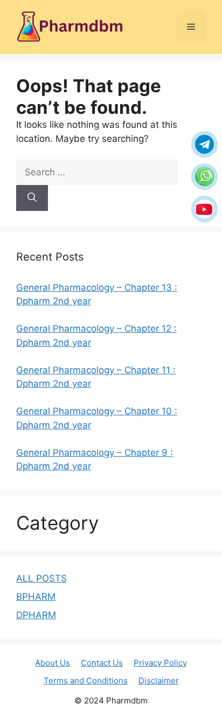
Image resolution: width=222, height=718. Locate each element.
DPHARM (36, 615)
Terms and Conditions (86, 680)
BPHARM (36, 596)
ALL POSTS (41, 578)
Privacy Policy (160, 663)
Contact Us (102, 663)
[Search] (32, 198)
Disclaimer (158, 680)
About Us (52, 663)
